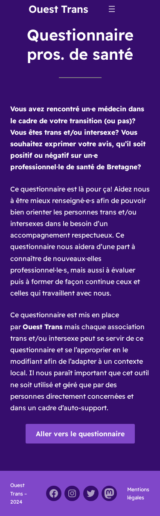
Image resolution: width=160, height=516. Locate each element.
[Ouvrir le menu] (112, 9)
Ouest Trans (58, 9)
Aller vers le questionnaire (80, 433)
